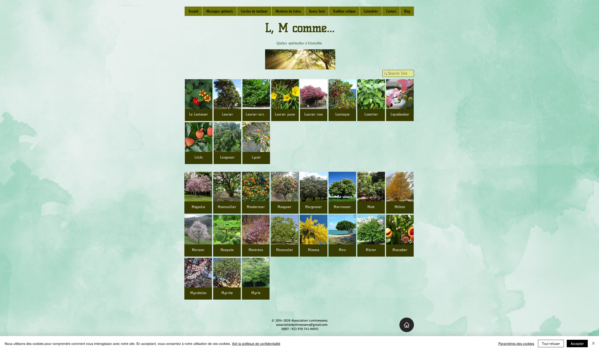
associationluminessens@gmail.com (302, 324)
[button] (198, 193)
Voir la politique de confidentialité (256, 343)
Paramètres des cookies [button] (516, 343)
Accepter (577, 343)
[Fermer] (593, 343)
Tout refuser (551, 343)
